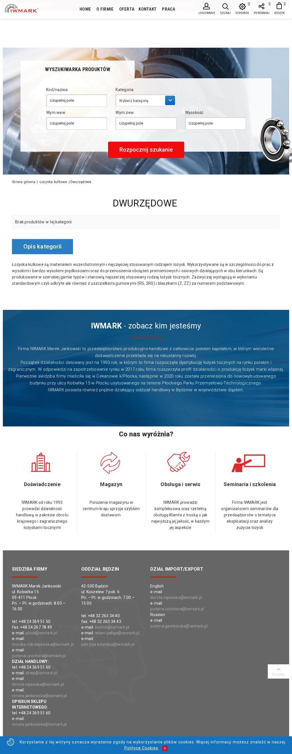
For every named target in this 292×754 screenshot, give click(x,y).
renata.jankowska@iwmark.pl (39, 695)
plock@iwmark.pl (41, 633)
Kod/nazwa (57, 89)
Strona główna (23, 182)
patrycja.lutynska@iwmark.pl (108, 644)
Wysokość (194, 112)
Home (85, 9)
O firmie (104, 9)
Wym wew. (56, 112)
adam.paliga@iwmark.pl (117, 633)
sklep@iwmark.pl (41, 673)
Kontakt (148, 9)
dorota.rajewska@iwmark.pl (38, 684)
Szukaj (225, 13)
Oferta (127, 9)
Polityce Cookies (141, 748)
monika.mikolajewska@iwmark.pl (43, 644)
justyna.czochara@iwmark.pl (39, 655)
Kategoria (124, 89)
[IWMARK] (34, 9)
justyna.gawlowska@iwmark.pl (179, 626)
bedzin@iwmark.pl (112, 627)
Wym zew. (124, 112)
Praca (168, 9)
